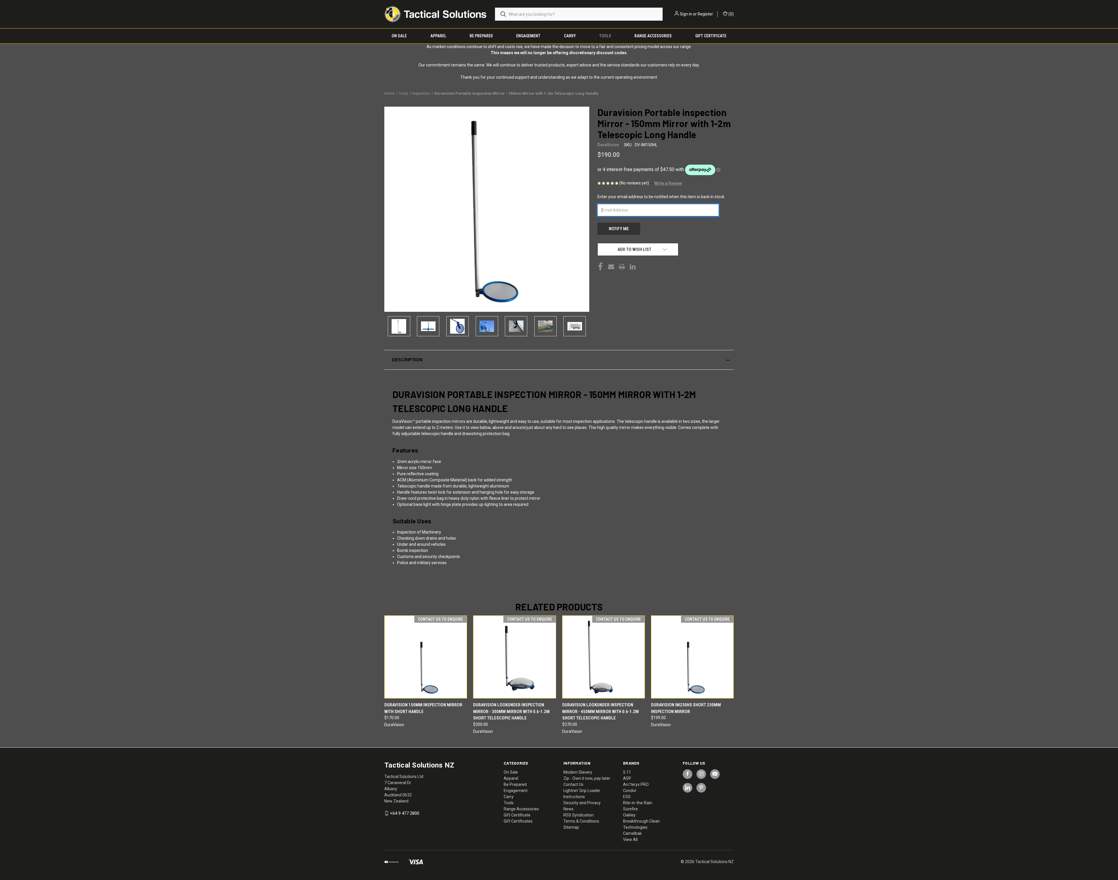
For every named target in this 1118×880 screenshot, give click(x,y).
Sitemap (571, 827)
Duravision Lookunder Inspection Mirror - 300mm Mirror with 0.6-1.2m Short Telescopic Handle (511, 711)
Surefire (630, 809)
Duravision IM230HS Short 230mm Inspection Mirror (686, 708)
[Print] (622, 267)
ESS (627, 796)
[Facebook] (600, 267)
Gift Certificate (710, 36)
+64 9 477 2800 (404, 813)
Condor (629, 790)
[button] (666, 183)
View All (630, 839)
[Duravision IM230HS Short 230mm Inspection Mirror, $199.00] (692, 657)
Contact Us (573, 784)
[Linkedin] (633, 267)
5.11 (627, 772)
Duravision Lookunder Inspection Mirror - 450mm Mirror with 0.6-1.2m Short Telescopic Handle (600, 711)
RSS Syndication (578, 815)
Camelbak (632, 833)
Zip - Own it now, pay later (586, 778)
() (731, 14)
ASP (627, 778)
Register (705, 14)
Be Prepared (481, 36)
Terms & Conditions (581, 821)
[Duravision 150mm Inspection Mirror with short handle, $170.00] (425, 657)
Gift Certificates (518, 821)
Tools (605, 36)
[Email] (611, 267)
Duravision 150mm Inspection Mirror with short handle (423, 708)
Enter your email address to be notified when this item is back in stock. (661, 196)
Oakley (629, 815)
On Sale (399, 36)
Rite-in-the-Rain (637, 802)
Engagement (528, 36)
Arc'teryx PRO (636, 784)
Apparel (438, 36)
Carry (570, 36)
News (568, 809)
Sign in (686, 14)
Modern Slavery (577, 772)
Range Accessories (653, 36)
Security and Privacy (582, 802)
